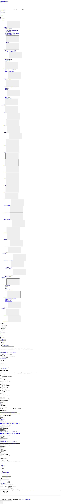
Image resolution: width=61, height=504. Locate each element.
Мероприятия (6, 321)
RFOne (5, 178)
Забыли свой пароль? (3, 483)
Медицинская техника (8, 59)
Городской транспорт (8, 98)
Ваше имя (9, 487)
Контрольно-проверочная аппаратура (10, 51)
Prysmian (5, 152)
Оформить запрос (2, 403)
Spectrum (5, 125)
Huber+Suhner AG (7, 285)
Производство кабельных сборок (8, 260)
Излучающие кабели (8, 300)
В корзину (2, 427)
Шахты (6, 58)
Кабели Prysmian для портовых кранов (10, 61)
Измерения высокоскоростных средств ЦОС (11, 30)
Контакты (3, 277)
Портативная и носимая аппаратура (10, 69)
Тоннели (6, 89)
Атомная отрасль (7, 60)
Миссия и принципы (7, 219)
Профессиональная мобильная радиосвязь (11, 87)
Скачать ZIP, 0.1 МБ (3, 368)
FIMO (4, 158)
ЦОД (4, 104)
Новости (5, 315)
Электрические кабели (8, 301)
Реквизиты (5, 239)
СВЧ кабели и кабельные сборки (10, 299)
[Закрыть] (0, 452)
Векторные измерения (8, 28)
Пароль (8, 482)
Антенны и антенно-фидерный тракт (10, 298)
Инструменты (6, 307)
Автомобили (7, 96)
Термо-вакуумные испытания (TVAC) (10, 50)
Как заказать (2, 451)
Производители (4, 105)
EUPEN (5, 145)
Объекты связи (7, 70)
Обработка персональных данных (7, 477)
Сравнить (2, 404)
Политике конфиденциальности (26, 499)
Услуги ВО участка (8, 276)
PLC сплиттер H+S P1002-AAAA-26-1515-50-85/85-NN (10, 433)
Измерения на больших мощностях (10, 32)
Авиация (5, 41)
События (3, 308)
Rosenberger (5, 132)
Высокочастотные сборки (7, 266)
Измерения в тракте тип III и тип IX (10, 34)
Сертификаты (6, 252)
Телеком (5, 86)
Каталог (3, 20)
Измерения (5, 27)
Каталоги (5, 284)
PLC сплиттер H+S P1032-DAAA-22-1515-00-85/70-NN (10, 443)
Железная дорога (7, 97)
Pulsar (4, 165)
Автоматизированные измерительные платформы (12, 33)
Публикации (5, 297)
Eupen (6, 287)
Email (9, 481)
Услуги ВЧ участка (8, 268)
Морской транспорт (8, 79)
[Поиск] (1, 2)
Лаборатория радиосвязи (7, 205)
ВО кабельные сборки (8, 275)
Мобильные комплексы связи (9, 71)
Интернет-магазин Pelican (5, 472)
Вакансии (5, 232)
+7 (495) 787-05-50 (3, 340)
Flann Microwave (7, 289)
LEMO (5, 185)
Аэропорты (7, 42)
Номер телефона (10, 488)
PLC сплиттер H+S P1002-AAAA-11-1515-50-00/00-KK (10, 423)
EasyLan (6, 290)
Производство (4, 253)
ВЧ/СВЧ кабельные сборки (9, 267)
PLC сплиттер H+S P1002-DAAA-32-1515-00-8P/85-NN (10, 413)
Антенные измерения (8, 31)
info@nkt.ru (2, 339)
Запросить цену (3, 398)
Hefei (4, 198)
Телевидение (7, 88)
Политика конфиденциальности (6, 476)
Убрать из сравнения (3, 405)
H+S (4, 112)
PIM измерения (7, 29)
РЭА (4, 68)
